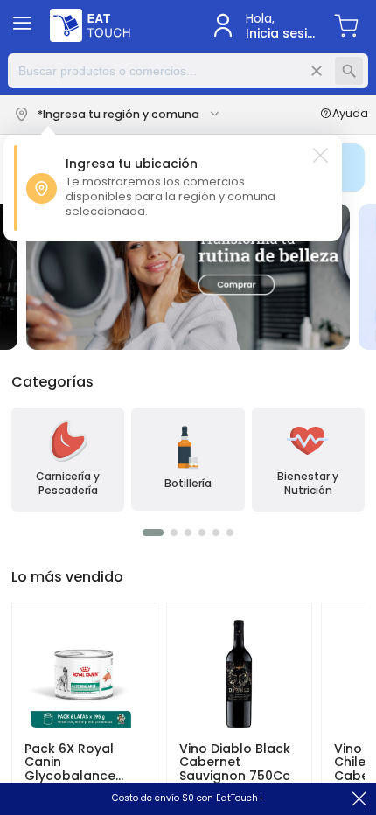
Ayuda (350, 114)
